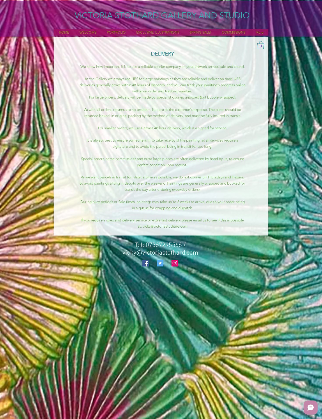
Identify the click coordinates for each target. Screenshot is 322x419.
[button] (260, 45)
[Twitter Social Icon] (160, 263)
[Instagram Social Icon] (175, 263)
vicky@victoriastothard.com (165, 226)
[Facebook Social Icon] (145, 263)
